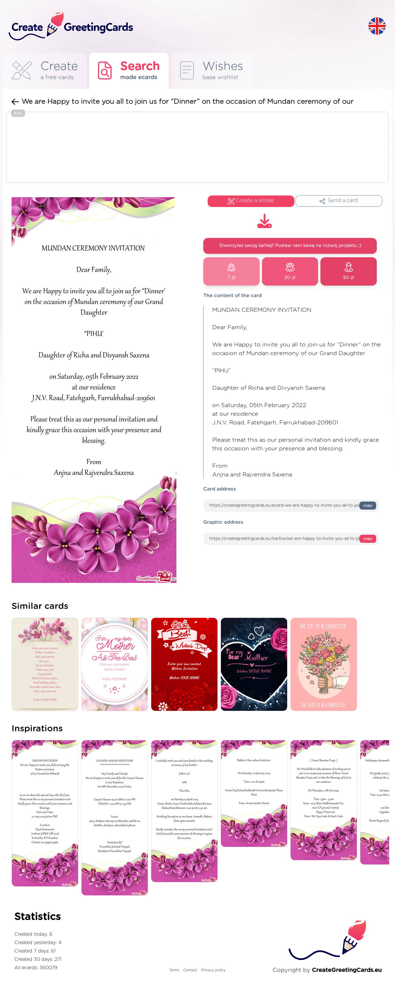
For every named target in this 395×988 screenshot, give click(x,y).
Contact (190, 970)
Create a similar (255, 200)
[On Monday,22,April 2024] (186, 811)
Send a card (343, 200)
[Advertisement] (197, 148)
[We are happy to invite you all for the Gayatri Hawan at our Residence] (116, 818)
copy (367, 505)
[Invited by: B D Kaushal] (46, 814)
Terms (174, 970)
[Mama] (116, 665)
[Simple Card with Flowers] (46, 665)
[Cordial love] (186, 665)
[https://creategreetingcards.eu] (184, 26)
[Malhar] (255, 794)
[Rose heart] (255, 665)
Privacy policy (213, 970)
